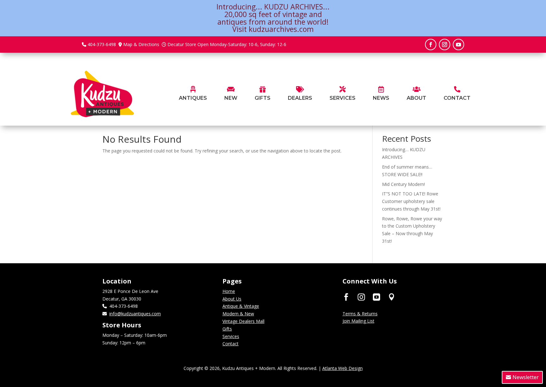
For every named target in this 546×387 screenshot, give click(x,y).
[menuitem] (193, 93)
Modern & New (238, 314)
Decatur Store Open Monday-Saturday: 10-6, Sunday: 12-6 (226, 44)
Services (230, 336)
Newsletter (526, 377)
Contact (230, 344)
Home (228, 291)
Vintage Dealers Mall (243, 321)
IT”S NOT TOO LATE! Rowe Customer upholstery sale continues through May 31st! (411, 201)
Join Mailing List (358, 321)
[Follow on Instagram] (444, 44)
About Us (231, 299)
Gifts (227, 329)
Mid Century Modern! (403, 184)
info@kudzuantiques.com (135, 314)
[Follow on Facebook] (430, 44)
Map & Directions (141, 44)
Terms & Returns (360, 314)
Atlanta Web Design (342, 368)
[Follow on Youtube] (458, 44)
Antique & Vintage (240, 306)
